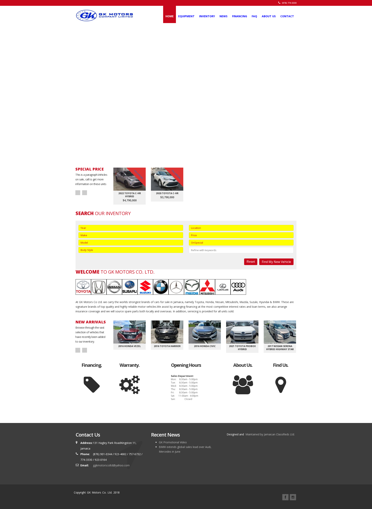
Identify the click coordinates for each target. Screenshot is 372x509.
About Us (269, 16)
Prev (77, 192)
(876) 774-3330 (288, 3)
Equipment (186, 16)
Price (194, 235)
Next (84, 192)
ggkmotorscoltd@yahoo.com (111, 465)
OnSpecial (197, 242)
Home (169, 16)
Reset (251, 261)
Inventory (207, 16)
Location (196, 228)
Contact (287, 16)
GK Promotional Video (173, 442)
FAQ (254, 16)
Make (84, 235)
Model (84, 242)
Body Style (87, 250)
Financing (239, 16)
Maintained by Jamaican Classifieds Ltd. (270, 434)
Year (83, 228)
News (223, 16)
